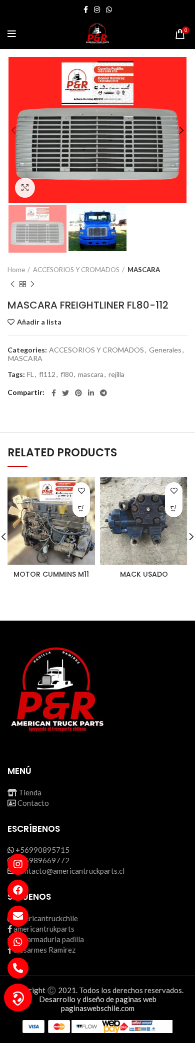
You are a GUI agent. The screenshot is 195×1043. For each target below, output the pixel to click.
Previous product (13, 284)
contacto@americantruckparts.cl (70, 870)
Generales (165, 350)
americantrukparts (44, 928)
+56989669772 (43, 860)
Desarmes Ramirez (45, 949)
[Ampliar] (25, 188)
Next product (33, 284)
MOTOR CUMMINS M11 (51, 574)
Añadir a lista (39, 322)
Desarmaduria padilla (49, 939)
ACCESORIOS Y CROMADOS (76, 270)
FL (30, 374)
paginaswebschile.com (97, 1008)
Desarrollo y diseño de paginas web (97, 999)
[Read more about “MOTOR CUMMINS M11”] (81, 508)
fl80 (66, 374)
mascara (91, 374)
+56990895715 (43, 849)
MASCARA (144, 270)
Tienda (30, 792)
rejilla (116, 374)
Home (16, 270)
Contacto (33, 802)
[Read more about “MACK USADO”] (173, 508)
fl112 (47, 374)
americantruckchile (47, 918)
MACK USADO (144, 574)
